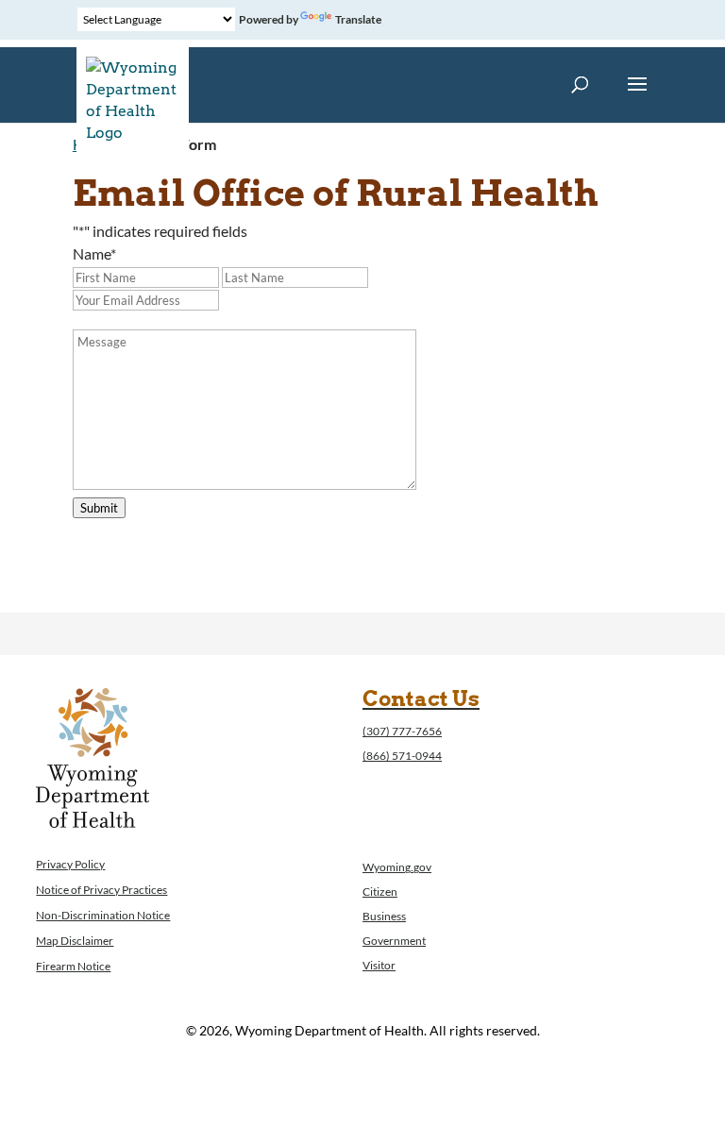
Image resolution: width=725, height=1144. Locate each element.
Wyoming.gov (396, 867)
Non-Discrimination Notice (103, 915)
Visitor (379, 965)
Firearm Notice (73, 966)
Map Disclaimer (74, 941)
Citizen (379, 891)
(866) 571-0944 (402, 756)
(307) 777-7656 (402, 731)
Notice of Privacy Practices (101, 890)
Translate (358, 19)
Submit (99, 507)
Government (394, 941)
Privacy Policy (70, 864)
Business (384, 916)
